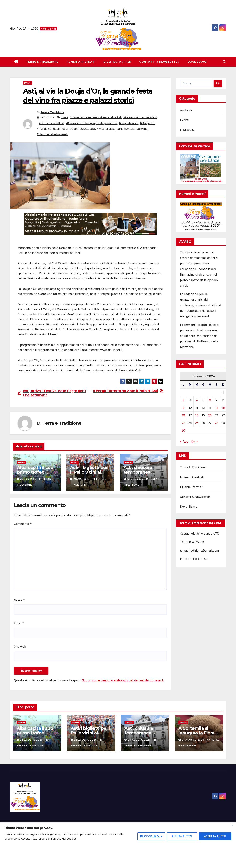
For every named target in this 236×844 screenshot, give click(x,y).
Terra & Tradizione (42, 61)
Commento (23, 524)
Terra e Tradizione (52, 112)
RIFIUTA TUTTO (182, 836)
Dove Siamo (197, 61)
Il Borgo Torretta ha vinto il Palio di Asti (125, 391)
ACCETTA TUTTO (215, 836)
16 (183, 415)
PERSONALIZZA (150, 836)
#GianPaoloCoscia (82, 128)
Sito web (20, 646)
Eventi (27, 83)
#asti (64, 117)
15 (223, 408)
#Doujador (147, 123)
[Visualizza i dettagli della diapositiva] (90, 224)
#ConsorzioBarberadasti (140, 117)
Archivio (186, 110)
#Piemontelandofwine (132, 128)
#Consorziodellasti (51, 123)
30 (183, 430)
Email (19, 623)
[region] (118, 833)
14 (216, 408)
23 (183, 423)
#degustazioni (128, 123)
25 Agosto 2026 (86, 739)
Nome (19, 600)
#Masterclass (106, 128)
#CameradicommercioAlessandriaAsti (96, 117)
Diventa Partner (117, 61)
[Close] (232, 825)
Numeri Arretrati (80, 61)
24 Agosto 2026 (139, 739)
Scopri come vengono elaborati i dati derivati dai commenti (123, 680)
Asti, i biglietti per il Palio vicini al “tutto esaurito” (89, 472)
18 (196, 415)
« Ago (184, 442)
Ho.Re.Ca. (187, 130)
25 (196, 423)
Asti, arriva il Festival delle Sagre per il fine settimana (54, 393)
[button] (224, 62)
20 (210, 415)
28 (216, 423)
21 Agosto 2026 (193, 739)
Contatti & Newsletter (159, 61)
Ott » (194, 442)
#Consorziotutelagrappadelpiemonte (91, 123)
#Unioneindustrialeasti (52, 134)
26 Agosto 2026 (32, 739)
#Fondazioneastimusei (52, 128)
